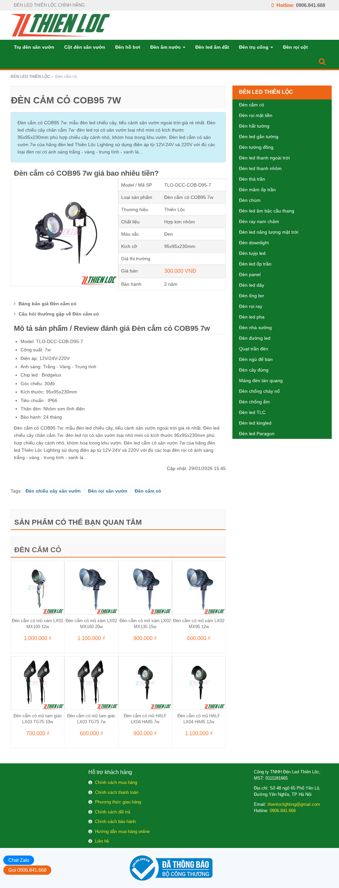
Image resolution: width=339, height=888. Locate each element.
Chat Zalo (18, 860)
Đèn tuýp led (252, 253)
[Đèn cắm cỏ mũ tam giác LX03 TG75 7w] (91, 682)
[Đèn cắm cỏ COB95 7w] (64, 232)
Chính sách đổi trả (112, 811)
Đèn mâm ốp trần (257, 189)
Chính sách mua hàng (116, 782)
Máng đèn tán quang (261, 380)
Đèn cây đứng (253, 370)
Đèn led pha (252, 317)
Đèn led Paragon (256, 433)
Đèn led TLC (252, 412)
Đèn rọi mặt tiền (255, 115)
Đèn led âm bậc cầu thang (266, 210)
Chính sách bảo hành (115, 821)
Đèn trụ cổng (254, 47)
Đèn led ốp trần (255, 263)
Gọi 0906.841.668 (27, 870)
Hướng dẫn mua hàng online (122, 831)
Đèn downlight (254, 242)
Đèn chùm (250, 200)
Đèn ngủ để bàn (256, 359)
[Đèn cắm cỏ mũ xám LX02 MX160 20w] (91, 587)
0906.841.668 (310, 5)
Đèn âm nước (166, 47)
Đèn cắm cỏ (37, 550)
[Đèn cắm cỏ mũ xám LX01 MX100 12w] (37, 587)
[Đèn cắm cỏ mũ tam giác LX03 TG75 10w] (37, 682)
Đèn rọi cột (295, 47)
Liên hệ (102, 841)
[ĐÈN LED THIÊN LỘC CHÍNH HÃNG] (60, 25)
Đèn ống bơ (251, 295)
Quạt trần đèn (253, 348)
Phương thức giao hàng (118, 801)
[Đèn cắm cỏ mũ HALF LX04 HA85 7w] (145, 682)
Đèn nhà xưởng (255, 327)
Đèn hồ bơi (127, 47)
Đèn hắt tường (254, 126)
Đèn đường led (254, 338)
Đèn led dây (251, 285)
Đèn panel (250, 274)
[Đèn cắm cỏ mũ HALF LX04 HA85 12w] (198, 682)
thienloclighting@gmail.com (293, 804)
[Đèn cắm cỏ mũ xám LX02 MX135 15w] (145, 587)
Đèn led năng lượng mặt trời (268, 232)
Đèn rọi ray (250, 306)
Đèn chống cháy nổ (259, 391)
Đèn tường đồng (256, 147)
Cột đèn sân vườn (84, 47)
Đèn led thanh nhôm (260, 168)
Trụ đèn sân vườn (34, 47)
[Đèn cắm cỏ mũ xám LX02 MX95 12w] (198, 587)
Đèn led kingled (255, 423)
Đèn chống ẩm (254, 401)
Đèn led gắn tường (258, 136)
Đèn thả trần (252, 179)
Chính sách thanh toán (116, 792)
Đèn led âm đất (212, 47)
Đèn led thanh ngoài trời (264, 157)
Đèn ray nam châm (259, 221)
